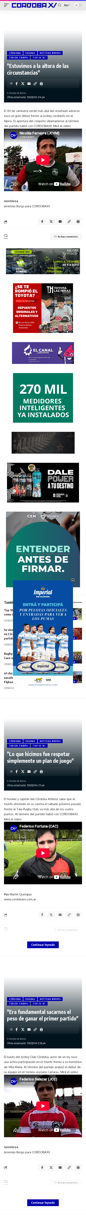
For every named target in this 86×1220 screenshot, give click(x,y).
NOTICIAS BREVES (50, 53)
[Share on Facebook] (16, 83)
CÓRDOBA (15, 53)
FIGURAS (30, 53)
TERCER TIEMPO (18, 57)
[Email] (29, 83)
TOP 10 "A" (39, 57)
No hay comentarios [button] (68, 236)
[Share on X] (23, 83)
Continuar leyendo (43, 944)
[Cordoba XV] (34, 5)
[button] (7, 5)
